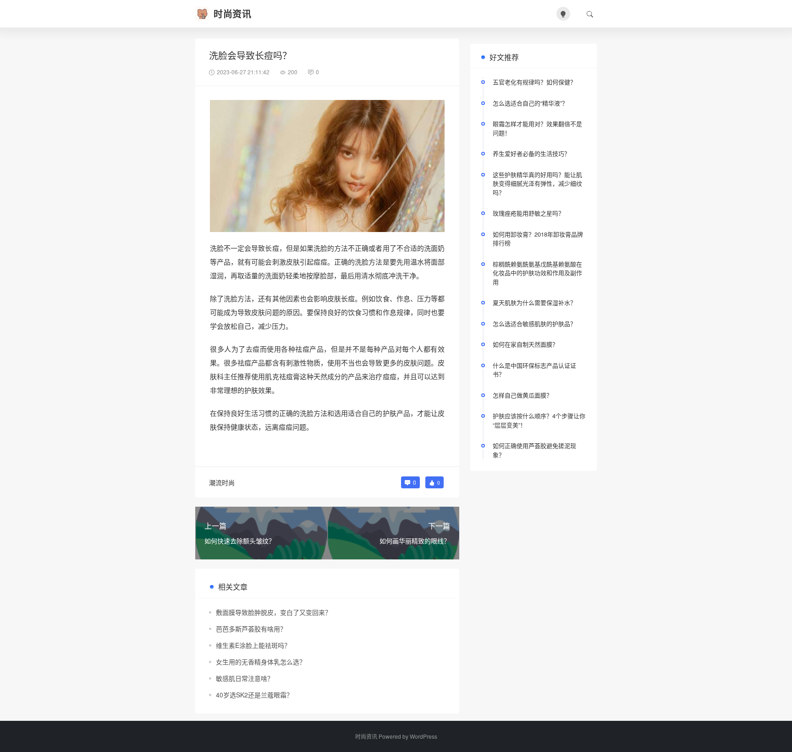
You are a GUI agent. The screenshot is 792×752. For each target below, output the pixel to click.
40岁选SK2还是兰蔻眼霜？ (254, 694)
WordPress (423, 736)
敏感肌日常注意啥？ (245, 678)
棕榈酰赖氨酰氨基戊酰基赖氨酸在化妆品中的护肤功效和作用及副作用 (537, 273)
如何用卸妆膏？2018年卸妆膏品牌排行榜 (538, 239)
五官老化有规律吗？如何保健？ (534, 81)
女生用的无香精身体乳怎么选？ (261, 661)
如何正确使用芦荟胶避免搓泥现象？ (534, 450)
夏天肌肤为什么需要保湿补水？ (534, 302)
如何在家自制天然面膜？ (525, 344)
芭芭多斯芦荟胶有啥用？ (251, 628)
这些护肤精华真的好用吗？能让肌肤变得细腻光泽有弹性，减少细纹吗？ (537, 183)
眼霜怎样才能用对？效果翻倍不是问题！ (537, 128)
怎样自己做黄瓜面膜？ (522, 395)
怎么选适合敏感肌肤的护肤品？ (534, 323)
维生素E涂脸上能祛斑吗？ (253, 645)
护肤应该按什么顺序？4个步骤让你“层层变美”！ (539, 420)
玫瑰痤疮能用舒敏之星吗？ (528, 213)
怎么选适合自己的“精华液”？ (530, 103)
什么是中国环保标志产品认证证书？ (534, 370)
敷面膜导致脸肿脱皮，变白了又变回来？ (273, 612)
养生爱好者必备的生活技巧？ (531, 153)
